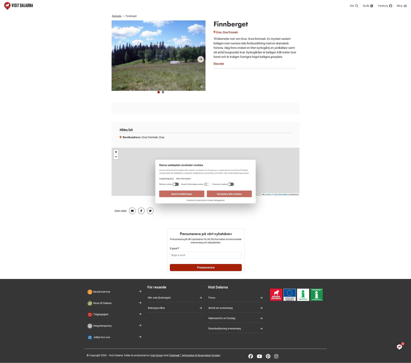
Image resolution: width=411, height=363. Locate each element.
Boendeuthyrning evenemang (224, 328)
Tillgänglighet (100, 314)
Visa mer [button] (219, 63)
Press (211, 297)
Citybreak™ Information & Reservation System (194, 355)
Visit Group (156, 355)
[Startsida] (18, 6)
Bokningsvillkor (156, 307)
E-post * (174, 248)
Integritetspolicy (102, 325)
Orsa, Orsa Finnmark (227, 32)
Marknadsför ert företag (221, 318)
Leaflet (267, 194)
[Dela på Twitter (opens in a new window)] (148, 211)
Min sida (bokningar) (159, 297)
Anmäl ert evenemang (220, 307)
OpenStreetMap (281, 194)
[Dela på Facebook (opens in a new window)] (140, 211)
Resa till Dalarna (102, 303)
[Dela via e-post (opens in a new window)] (131, 211)
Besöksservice (101, 291)
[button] (158, 92)
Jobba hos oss (101, 337)
